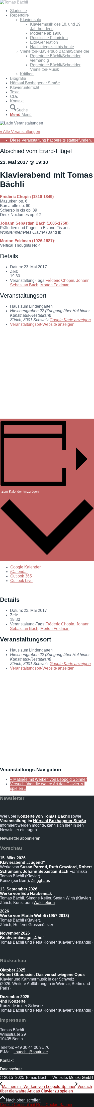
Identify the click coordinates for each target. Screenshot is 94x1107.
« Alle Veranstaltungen (20, 131)
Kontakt (7, 1060)
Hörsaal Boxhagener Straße (59, 821)
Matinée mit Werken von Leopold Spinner (48, 779)
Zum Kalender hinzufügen (20, 491)
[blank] (14, 2)
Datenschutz (11, 1069)
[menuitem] (52, 11)
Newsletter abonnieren (20, 838)
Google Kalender (25, 567)
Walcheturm (44, 902)
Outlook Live (21, 580)
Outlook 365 (21, 576)
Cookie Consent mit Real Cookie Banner (36, 1104)
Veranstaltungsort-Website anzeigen (42, 324)
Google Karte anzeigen (70, 320)
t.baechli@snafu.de (31, 1052)
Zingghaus (40, 880)
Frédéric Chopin (59, 280)
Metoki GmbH (81, 1077)
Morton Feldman (54, 285)
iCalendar (19, 571)
